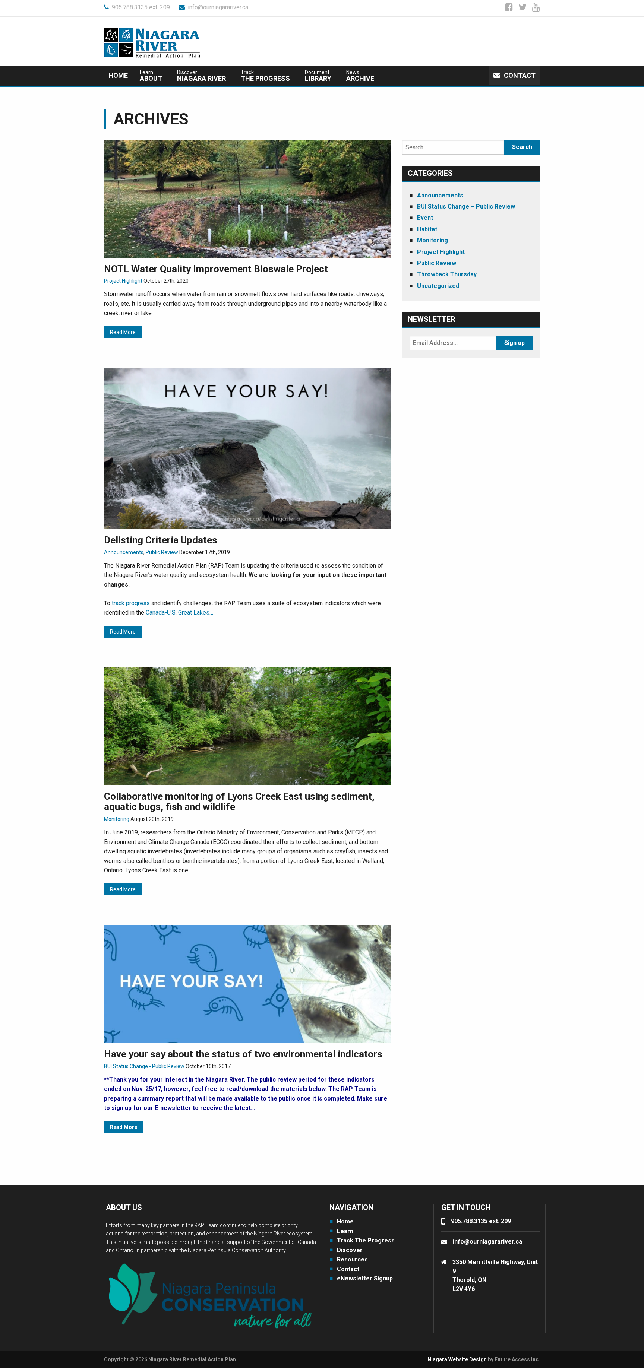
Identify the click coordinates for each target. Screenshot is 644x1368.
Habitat (427, 229)
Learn (345, 1231)
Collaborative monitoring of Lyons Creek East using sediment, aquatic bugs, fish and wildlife (239, 802)
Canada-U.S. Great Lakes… (179, 612)
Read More (123, 332)
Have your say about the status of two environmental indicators (243, 1054)
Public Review (162, 552)
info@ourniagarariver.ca (218, 7)
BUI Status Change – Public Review (466, 206)
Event (425, 217)
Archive (360, 75)
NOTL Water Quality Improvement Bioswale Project (216, 268)
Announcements (123, 552)
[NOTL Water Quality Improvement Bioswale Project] (247, 198)
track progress (131, 603)
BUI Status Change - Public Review (144, 1066)
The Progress (265, 75)
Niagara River (201, 75)
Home (118, 75)
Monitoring (116, 819)
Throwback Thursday (447, 274)
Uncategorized (438, 285)
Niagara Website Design (457, 1359)
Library (318, 75)
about (151, 75)
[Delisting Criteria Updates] (247, 448)
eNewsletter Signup (365, 1278)
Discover (350, 1250)
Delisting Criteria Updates (160, 540)
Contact (520, 75)
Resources (352, 1259)
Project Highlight (123, 281)
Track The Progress (366, 1240)
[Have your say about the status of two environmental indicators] (247, 983)
